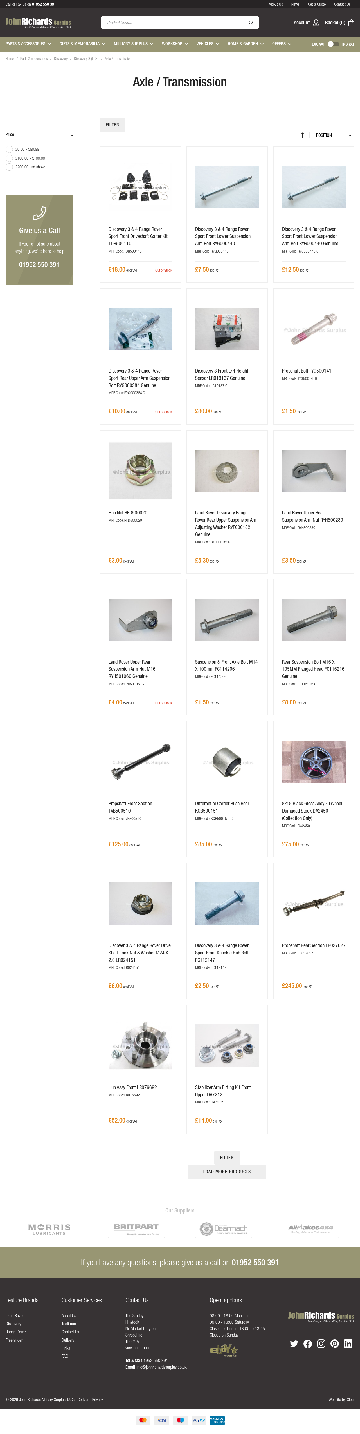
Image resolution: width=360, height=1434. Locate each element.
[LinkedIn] (348, 1343)
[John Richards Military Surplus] (321, 1317)
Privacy (97, 1399)
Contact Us (342, 4)
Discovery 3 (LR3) (86, 58)
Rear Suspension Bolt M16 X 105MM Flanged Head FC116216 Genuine (313, 669)
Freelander (14, 1339)
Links (66, 1348)
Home (10, 58)
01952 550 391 (39, 264)
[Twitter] (294, 1343)
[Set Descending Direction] (305, 135)
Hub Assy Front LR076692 (133, 1087)
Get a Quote (317, 4)
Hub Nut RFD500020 (128, 513)
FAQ (65, 1356)
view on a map (137, 1347)
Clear (350, 1399)
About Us (276, 4)
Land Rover (15, 1315)
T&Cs (70, 1399)
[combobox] (180, 22)
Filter (113, 125)
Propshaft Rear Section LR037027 (314, 945)
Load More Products (227, 1171)
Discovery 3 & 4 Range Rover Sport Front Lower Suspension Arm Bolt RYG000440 (223, 236)
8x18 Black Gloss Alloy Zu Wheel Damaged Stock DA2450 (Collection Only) (312, 810)
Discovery (61, 58)
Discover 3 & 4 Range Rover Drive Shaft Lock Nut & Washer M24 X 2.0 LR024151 (140, 952)
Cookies (83, 1399)
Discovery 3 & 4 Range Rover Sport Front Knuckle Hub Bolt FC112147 (222, 952)
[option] (49, 1229)
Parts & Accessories (34, 58)
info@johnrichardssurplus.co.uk (161, 1367)
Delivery (68, 1339)
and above (30, 166)
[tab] (39, 153)
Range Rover (16, 1331)
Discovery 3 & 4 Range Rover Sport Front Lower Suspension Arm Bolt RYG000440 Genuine (310, 236)
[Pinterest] (334, 1343)
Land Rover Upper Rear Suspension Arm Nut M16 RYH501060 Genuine (132, 669)
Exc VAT (318, 44)
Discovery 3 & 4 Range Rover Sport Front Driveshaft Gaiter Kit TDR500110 (138, 236)
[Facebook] (308, 1344)
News (295, 4)
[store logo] (38, 22)
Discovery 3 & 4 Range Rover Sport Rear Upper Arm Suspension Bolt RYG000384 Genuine (139, 378)
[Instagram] (321, 1343)
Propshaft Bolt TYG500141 (307, 371)
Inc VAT (348, 44)
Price (10, 134)
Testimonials (71, 1323)
